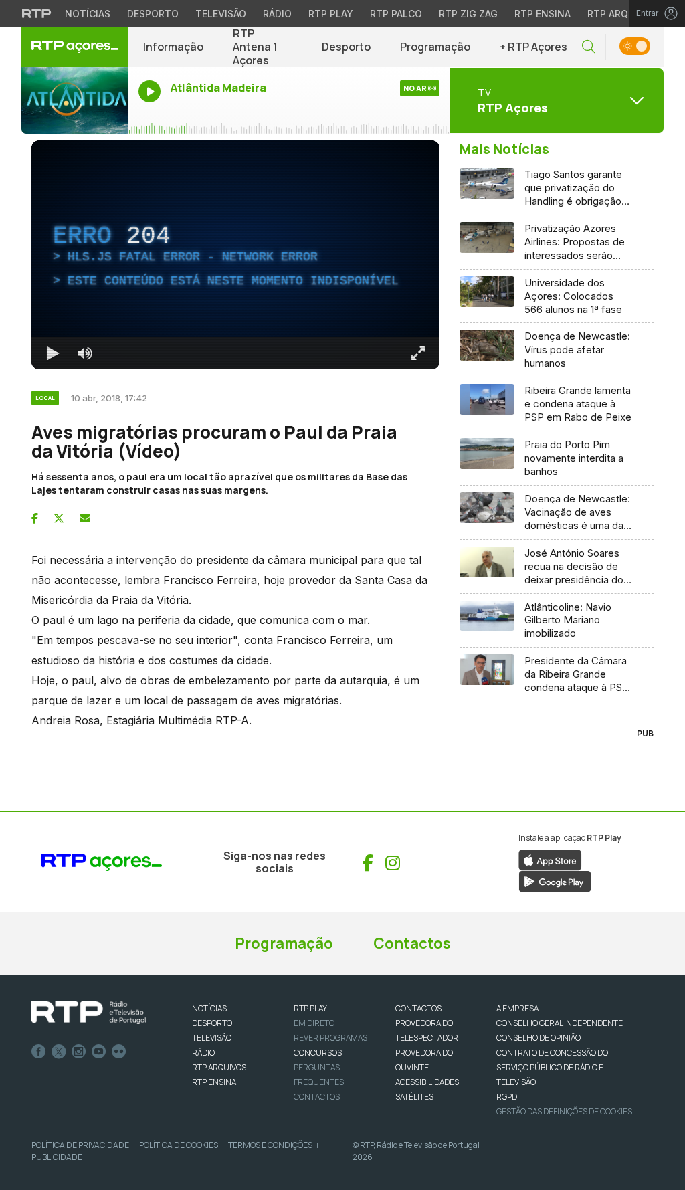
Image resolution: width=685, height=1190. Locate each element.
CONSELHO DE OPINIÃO (538, 1038)
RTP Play (330, 13)
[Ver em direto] (74, 100)
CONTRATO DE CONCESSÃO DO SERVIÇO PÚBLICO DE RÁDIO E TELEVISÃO (552, 1067)
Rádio (277, 13)
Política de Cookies (178, 1145)
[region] (235, 254)
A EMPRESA (517, 1008)
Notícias (87, 13)
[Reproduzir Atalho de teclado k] (53, 353)
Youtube (99, 1051)
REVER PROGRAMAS (330, 1038)
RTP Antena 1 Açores (255, 47)
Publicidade (56, 1157)
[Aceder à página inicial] (74, 47)
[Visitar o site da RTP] (37, 13)
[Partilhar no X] (59, 518)
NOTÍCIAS (209, 1008)
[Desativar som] (85, 353)
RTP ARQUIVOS (219, 1067)
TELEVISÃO (211, 1038)
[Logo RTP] (88, 1012)
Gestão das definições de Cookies (564, 1111)
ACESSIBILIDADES (427, 1082)
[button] (588, 47)
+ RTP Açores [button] (533, 46)
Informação (173, 46)
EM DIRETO (314, 1023)
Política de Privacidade (80, 1145)
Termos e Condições (270, 1145)
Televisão (220, 13)
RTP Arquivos (622, 13)
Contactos (412, 943)
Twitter (59, 1051)
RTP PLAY (310, 1008)
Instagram (79, 1051)
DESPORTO (212, 1023)
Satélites (414, 1096)
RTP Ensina (542, 13)
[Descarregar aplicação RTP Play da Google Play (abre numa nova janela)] (554, 881)
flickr (119, 1051)
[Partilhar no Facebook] (34, 518)
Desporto (153, 13)
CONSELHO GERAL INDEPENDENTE (559, 1023)
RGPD (506, 1096)
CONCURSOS (318, 1052)
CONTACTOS (418, 1008)
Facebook (38, 1051)
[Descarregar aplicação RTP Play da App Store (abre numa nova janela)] (550, 859)
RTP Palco (396, 13)
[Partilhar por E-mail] (85, 518)
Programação (435, 46)
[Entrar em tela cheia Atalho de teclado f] (418, 353)
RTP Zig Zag (468, 13)
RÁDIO (203, 1052)
